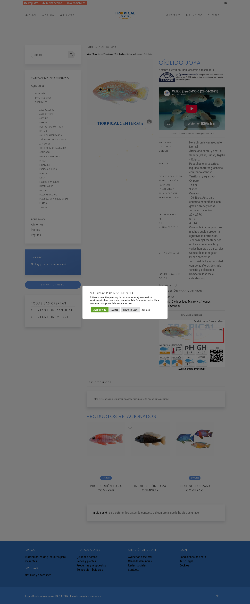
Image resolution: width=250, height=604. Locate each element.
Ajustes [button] (114, 310)
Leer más (145, 309)
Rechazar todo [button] (130, 309)
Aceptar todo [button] (99, 309)
